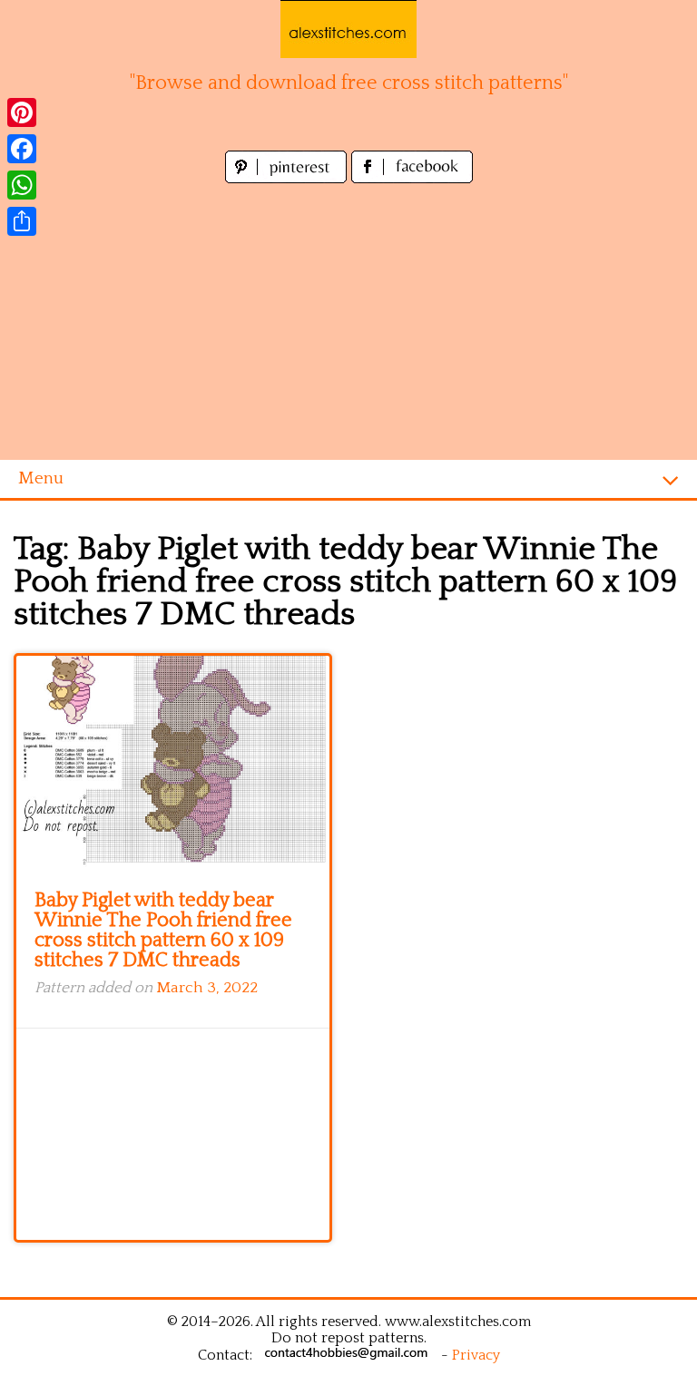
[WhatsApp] (22, 185)
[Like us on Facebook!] (412, 178)
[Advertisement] (348, 324)
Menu (41, 478)
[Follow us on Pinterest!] (288, 178)
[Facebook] (22, 149)
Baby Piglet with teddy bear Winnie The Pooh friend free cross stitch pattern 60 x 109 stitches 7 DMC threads (163, 930)
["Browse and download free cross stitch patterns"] (348, 29)
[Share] (22, 221)
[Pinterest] (22, 112)
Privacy (476, 1355)
